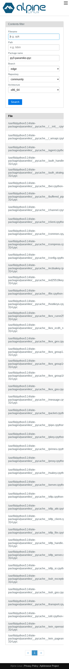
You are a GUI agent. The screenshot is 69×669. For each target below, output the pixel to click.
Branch (11, 63)
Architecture (14, 85)
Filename (12, 31)
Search (15, 102)
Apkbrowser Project (49, 666)
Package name (15, 53)
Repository (13, 74)
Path (10, 42)
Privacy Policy (31, 666)
